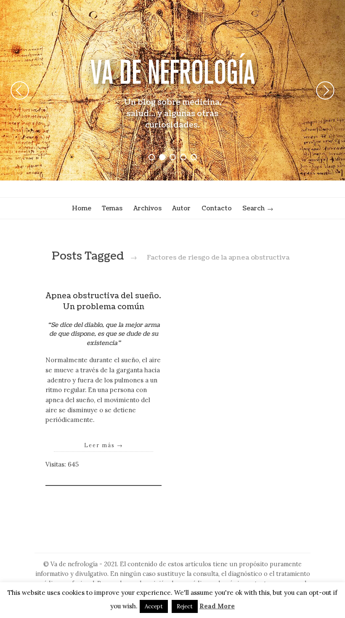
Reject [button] (185, 606)
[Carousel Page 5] (194, 157)
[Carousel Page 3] (173, 157)
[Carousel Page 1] (152, 157)
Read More (217, 606)
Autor (181, 208)
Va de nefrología (172, 72)
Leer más (103, 445)
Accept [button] (154, 606)
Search (253, 208)
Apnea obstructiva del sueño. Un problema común (103, 301)
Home (81, 208)
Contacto (217, 208)
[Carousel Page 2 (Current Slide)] (162, 157)
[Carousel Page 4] (183, 157)
